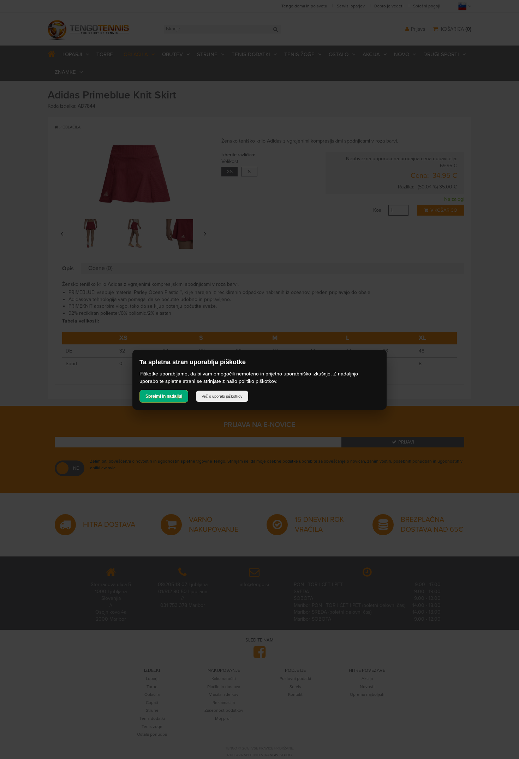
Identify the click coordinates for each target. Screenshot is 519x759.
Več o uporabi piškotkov (222, 396)
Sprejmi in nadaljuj (163, 396)
